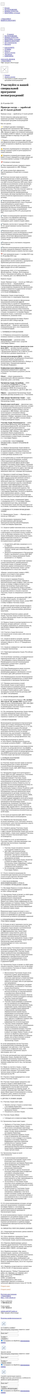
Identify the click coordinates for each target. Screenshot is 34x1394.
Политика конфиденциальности (11, 1318)
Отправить (5, 1338)
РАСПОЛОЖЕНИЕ (11, 9)
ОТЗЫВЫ (8, 49)
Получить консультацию (9, 1294)
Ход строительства (11, 42)
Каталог (7, 8)
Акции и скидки (10, 52)
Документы (8, 54)
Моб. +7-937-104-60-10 (8, 1297)
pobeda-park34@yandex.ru (9, 1311)
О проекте (10, 34)
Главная (7, 75)
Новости (7, 51)
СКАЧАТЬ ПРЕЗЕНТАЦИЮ (9, 1388)
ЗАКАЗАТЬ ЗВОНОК (8, 59)
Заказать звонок (6, 1363)
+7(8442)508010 (6, 19)
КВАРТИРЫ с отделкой (12, 13)
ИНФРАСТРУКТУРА (11, 11)
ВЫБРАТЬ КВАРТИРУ (8, 20)
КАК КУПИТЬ (9, 47)
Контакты (8, 44)
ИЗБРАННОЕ (9, 56)
